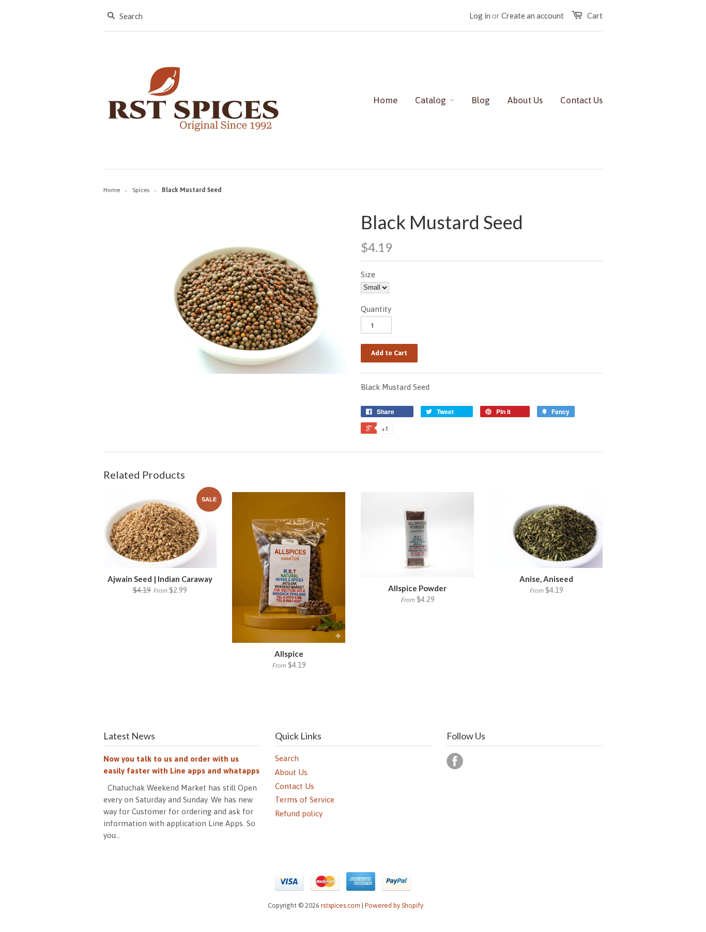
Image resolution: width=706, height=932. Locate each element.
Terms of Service (304, 799)
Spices (140, 190)
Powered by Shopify (394, 905)
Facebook (455, 761)
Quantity (376, 309)
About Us (291, 772)
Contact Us (294, 786)
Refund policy (299, 813)
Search (287, 758)
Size (368, 274)
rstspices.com (340, 905)
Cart (595, 15)
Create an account (532, 15)
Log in (479, 15)
